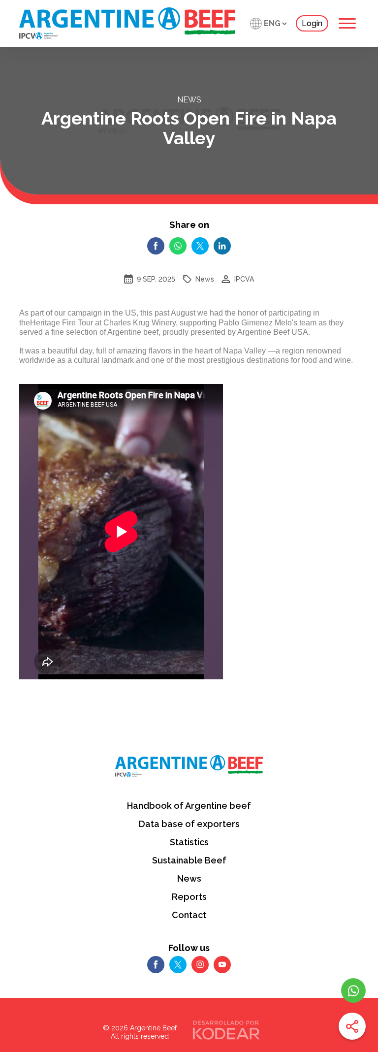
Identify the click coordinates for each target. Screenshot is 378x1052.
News (189, 878)
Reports (189, 897)
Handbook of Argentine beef (189, 805)
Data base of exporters (189, 824)
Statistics (189, 842)
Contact (189, 915)
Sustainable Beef (189, 860)
